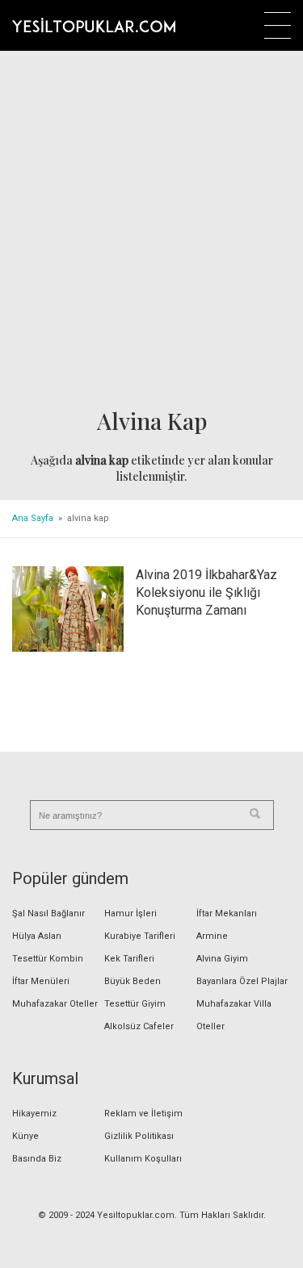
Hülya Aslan (36, 936)
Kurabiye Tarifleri (139, 936)
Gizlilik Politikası (139, 1136)
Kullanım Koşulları (143, 1158)
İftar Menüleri (40, 981)
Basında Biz (36, 1158)
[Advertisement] (151, 230)
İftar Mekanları (226, 913)
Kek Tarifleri (129, 958)
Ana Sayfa (32, 518)
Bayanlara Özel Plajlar (242, 981)
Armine (212, 936)
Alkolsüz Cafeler (139, 1026)
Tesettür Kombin (47, 958)
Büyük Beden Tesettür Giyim (135, 992)
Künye (25, 1136)
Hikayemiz (34, 1113)
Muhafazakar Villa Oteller (233, 1015)
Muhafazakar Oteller (55, 1004)
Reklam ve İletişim (143, 1113)
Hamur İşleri (130, 913)
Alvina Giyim (222, 958)
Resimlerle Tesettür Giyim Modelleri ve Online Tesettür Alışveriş (93, 25)
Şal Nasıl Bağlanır (48, 913)
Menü (277, 25)
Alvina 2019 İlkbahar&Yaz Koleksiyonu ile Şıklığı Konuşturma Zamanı (206, 592)
